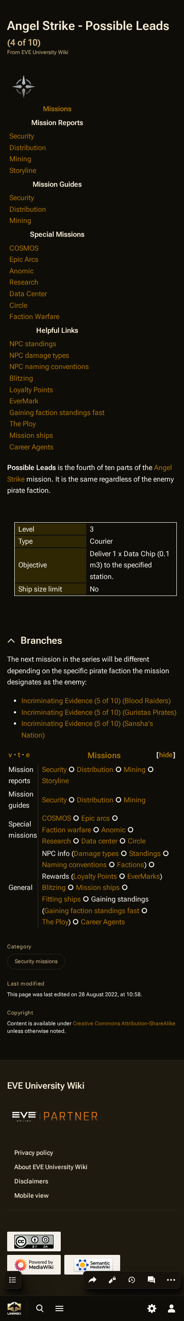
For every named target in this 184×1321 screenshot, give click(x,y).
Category (19, 947)
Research (23, 282)
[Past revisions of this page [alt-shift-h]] (132, 1280)
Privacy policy (33, 1152)
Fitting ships (61, 899)
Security (21, 136)
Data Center (28, 293)
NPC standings (32, 344)
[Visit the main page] (14, 1308)
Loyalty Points (31, 390)
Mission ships (31, 435)
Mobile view (31, 1195)
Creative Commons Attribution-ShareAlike (124, 1023)
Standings (145, 853)
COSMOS (23, 248)
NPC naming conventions (49, 366)
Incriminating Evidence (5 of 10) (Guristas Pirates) (98, 712)
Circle (18, 305)
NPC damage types (39, 355)
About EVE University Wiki (51, 1166)
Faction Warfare (34, 316)
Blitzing (21, 378)
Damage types (96, 853)
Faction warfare (66, 830)
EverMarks (143, 876)
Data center (99, 841)
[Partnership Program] (55, 1115)
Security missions (36, 961)
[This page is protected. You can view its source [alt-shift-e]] (112, 1280)
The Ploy (22, 423)
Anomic (21, 271)
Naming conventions (74, 864)
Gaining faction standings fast (57, 412)
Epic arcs (95, 818)
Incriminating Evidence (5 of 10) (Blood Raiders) (96, 700)
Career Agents (31, 447)
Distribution (27, 147)
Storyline (22, 170)
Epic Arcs (23, 259)
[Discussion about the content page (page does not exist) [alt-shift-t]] (151, 1280)
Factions (130, 864)
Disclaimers (31, 1181)
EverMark (23, 401)
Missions (57, 109)
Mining (20, 159)
